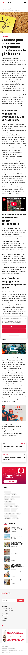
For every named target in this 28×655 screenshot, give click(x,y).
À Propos (5, 618)
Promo (13, 511)
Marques (7, 511)
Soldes (6, 516)
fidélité (16, 506)
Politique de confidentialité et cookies (8, 648)
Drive (12, 499)
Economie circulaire (9, 504)
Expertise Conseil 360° (7, 608)
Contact (4, 620)
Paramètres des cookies (14, 335)
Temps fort (7, 518)
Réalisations (5, 616)
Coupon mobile (15, 496)
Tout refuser (14, 326)
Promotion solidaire (9, 513)
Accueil (3, 9)
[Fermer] (25, 318)
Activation (7, 492)
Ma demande (10, 481)
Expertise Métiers (5, 613)
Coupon (7, 496)
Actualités (7, 9)
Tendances (15, 518)
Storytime (13, 516)
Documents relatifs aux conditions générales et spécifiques (12, 650)
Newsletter (5, 598)
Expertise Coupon (6, 612)
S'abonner (20, 600)
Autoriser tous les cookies (14, 331)
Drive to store (8, 501)
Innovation (14, 508)
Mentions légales (5, 646)
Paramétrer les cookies (5, 652)
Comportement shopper (10, 494)
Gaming (7, 508)
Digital (6, 499)
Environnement (8, 506)
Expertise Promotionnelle (7, 610)
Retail (18, 513)
